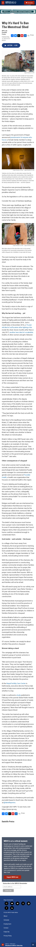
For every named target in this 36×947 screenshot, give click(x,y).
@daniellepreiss (9, 802)
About (5, 916)
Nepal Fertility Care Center (16, 683)
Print (32, 35)
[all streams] (33, 944)
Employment (7, 924)
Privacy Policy (8, 935)
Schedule (6, 920)
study (19, 695)
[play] (3, 945)
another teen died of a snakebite (21, 332)
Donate (30, 3)
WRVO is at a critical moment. (16, 841)
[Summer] (18, 11)
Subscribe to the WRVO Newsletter (15, 883)
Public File (6, 932)
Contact (6, 928)
